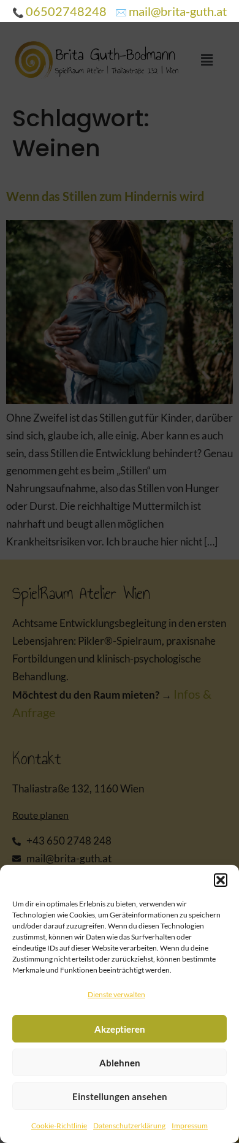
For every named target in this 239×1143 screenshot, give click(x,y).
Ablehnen (119, 1062)
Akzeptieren (119, 1029)
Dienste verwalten (116, 994)
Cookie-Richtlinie (59, 1125)
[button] (220, 880)
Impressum (190, 1125)
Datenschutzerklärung (129, 1125)
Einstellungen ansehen (119, 1096)
